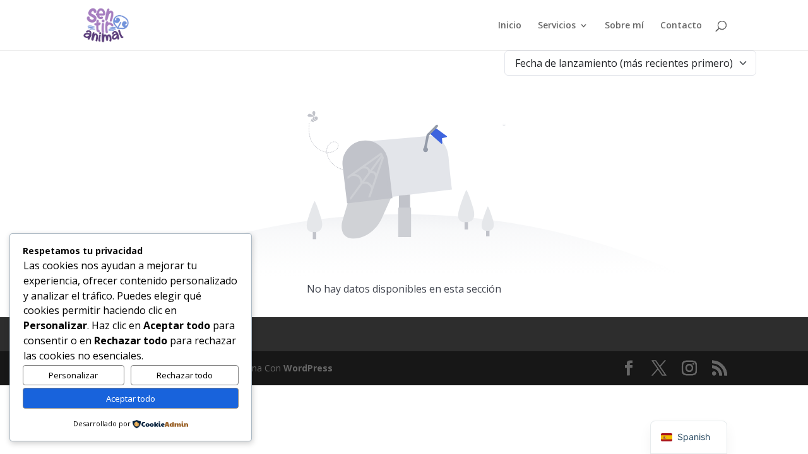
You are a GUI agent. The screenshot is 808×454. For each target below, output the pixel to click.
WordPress (308, 368)
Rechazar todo (185, 375)
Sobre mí (624, 26)
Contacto (681, 26)
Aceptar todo (130, 398)
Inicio (509, 26)
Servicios (557, 26)
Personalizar (73, 375)
